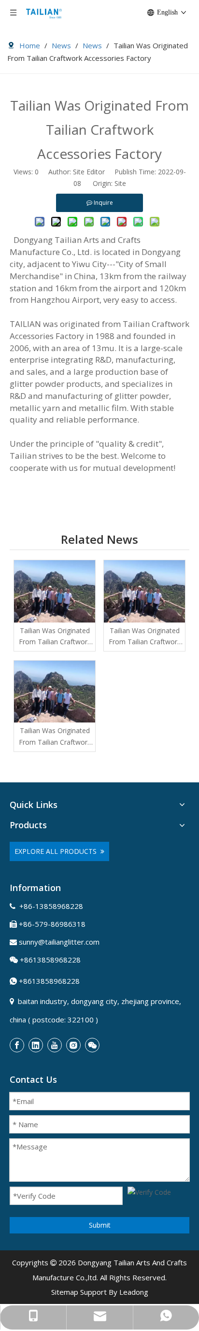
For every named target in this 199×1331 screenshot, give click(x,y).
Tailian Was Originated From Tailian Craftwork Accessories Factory (55, 637)
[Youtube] (54, 1045)
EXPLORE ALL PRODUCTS (57, 851)
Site (120, 183)
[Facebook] (17, 1045)
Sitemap (64, 1292)
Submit (100, 1225)
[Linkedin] (35, 1045)
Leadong (133, 1292)
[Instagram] (73, 1045)
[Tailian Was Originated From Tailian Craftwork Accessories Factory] (54, 591)
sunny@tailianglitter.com (59, 942)
